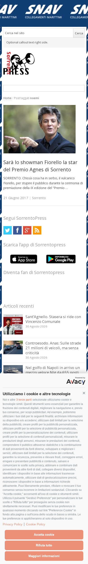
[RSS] (37, 230)
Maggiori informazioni (44, 556)
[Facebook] (17, 230)
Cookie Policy (35, 524)
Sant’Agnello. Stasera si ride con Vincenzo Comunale (53, 319)
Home (7, 98)
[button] (84, 393)
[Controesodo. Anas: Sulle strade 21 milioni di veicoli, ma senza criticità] (13, 353)
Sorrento (39, 197)
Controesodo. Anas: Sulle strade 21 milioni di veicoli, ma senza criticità (53, 347)
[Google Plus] (27, 230)
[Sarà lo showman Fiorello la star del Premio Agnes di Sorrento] (39, 152)
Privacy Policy (12, 524)
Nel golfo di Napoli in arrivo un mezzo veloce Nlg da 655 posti (52, 370)
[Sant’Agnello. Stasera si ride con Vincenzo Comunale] (13, 333)
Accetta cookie (44, 534)
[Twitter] (7, 230)
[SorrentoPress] (44, 63)
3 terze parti (24, 399)
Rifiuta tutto (44, 545)
